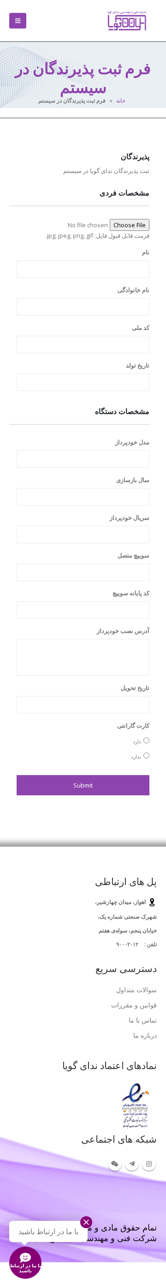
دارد (137, 741)
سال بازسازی (132, 480)
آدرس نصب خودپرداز (123, 631)
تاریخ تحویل (135, 688)
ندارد (136, 756)
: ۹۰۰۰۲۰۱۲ (130, 944)
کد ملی (140, 328)
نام (145, 252)
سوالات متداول (136, 989)
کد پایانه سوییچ (131, 593)
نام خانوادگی (133, 290)
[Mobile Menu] (17, 21)
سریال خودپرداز (129, 518)
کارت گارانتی (133, 726)
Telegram (132, 1164)
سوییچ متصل (133, 555)
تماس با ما (143, 1020)
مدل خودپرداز (132, 442)
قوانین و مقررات (134, 1004)
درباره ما (145, 1035)
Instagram (149, 1164)
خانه (120, 100)
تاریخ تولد (137, 365)
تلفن (151, 944)
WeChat (115, 1164)
